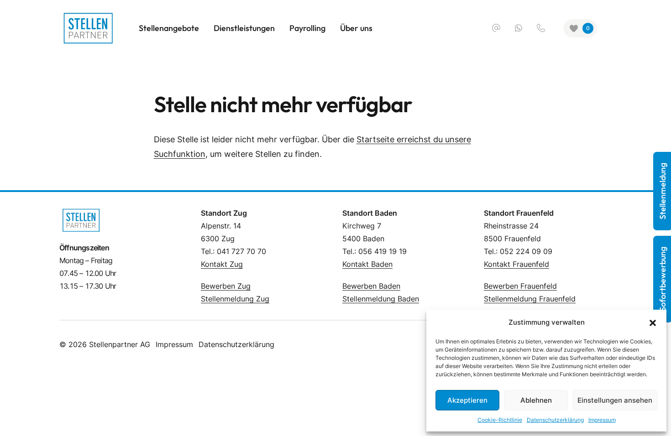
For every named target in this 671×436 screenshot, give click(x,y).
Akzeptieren (467, 400)
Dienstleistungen (244, 28)
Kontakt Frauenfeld (516, 264)
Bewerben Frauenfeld (520, 286)
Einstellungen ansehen (614, 400)
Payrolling (307, 28)
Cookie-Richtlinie (499, 419)
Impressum (174, 344)
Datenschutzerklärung (236, 344)
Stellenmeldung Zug (235, 298)
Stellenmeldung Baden (380, 298)
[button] (652, 322)
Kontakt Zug (222, 264)
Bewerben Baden (371, 286)
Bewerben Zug (226, 286)
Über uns (356, 28)
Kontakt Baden (367, 264)
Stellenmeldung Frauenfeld (530, 298)
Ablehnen (536, 400)
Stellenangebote (169, 28)
